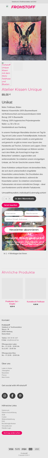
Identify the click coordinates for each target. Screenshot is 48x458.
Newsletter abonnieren (24, 229)
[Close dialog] (43, 210)
